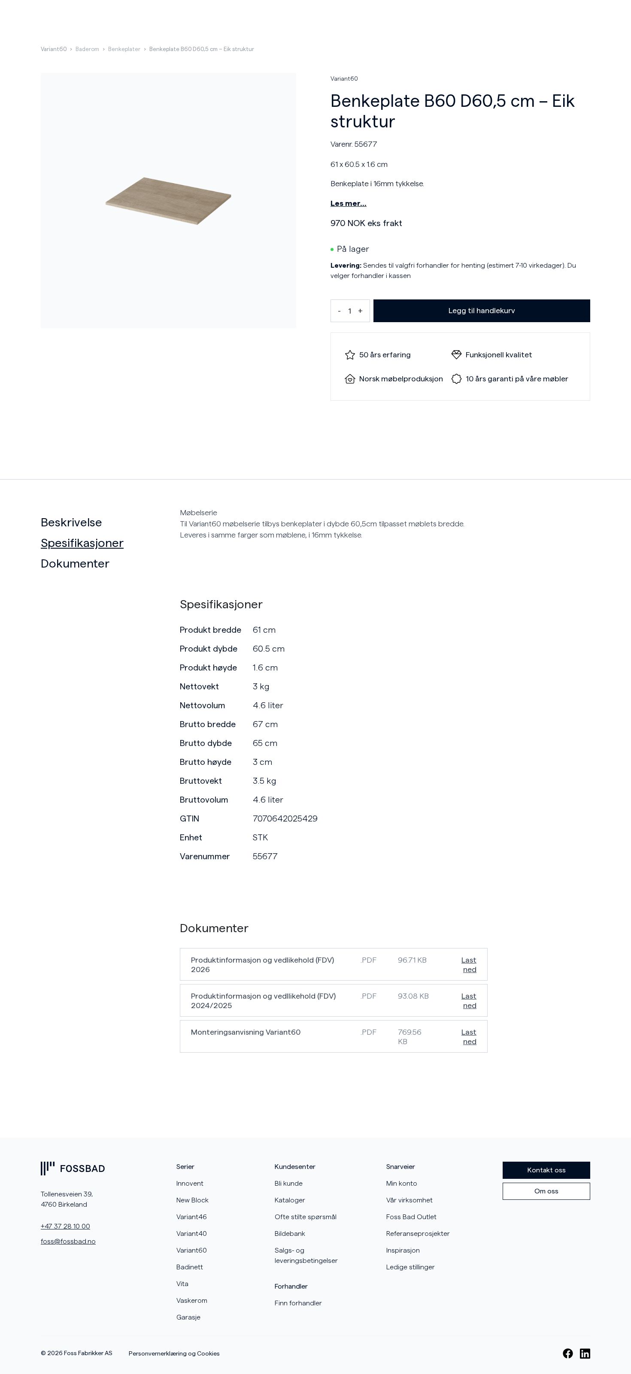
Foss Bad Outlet (411, 1217)
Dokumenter (75, 564)
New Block (192, 1200)
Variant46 (191, 1217)
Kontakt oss (547, 1170)
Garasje (188, 1317)
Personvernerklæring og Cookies (174, 1354)
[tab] (107, 522)
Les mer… (349, 203)
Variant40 (191, 1233)
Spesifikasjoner (82, 543)
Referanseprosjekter (418, 1233)
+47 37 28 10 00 (65, 1226)
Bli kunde (289, 1183)
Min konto (401, 1183)
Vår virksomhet (409, 1200)
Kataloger (290, 1200)
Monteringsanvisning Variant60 (245, 1032)
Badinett (189, 1267)
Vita (182, 1283)
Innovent (189, 1183)
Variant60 (54, 49)
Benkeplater (124, 49)
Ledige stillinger (410, 1267)
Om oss (546, 1191)
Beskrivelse (71, 522)
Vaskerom (191, 1300)
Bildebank (290, 1233)
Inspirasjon (403, 1250)
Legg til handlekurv (482, 310)
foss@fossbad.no (68, 1241)
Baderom (87, 49)
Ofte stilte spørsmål (306, 1217)
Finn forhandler (298, 1303)
